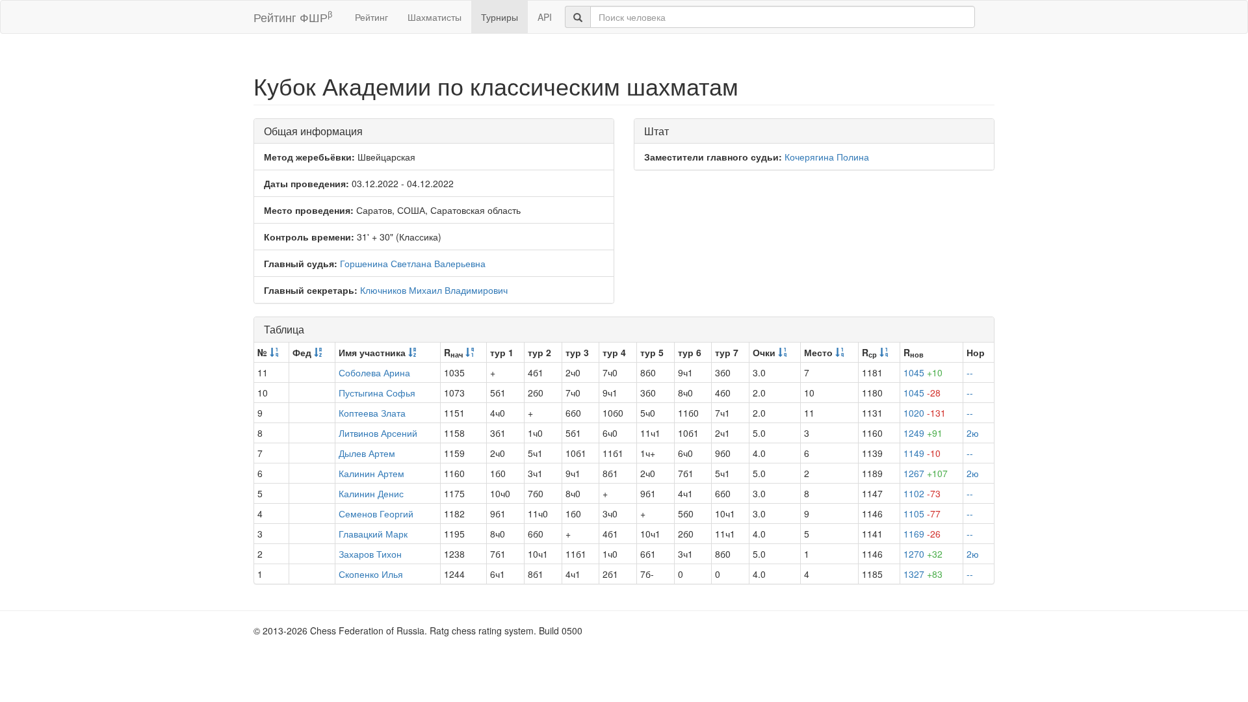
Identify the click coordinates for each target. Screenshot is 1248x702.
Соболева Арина (374, 372)
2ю (973, 432)
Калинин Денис (371, 493)
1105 (922, 513)
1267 (926, 473)
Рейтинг (371, 16)
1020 (925, 412)
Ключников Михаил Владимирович (434, 289)
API (545, 16)
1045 (923, 372)
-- (970, 372)
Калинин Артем (371, 473)
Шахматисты (435, 16)
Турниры (499, 16)
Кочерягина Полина (827, 156)
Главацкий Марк (373, 533)
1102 (922, 493)
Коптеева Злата (372, 412)
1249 (923, 432)
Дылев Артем (367, 453)
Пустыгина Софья (377, 392)
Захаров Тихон (370, 553)
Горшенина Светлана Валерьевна (413, 263)
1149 (922, 453)
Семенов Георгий (376, 513)
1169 (922, 533)
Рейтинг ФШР (293, 16)
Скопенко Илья (371, 573)
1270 (923, 553)
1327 (923, 573)
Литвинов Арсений (378, 432)
